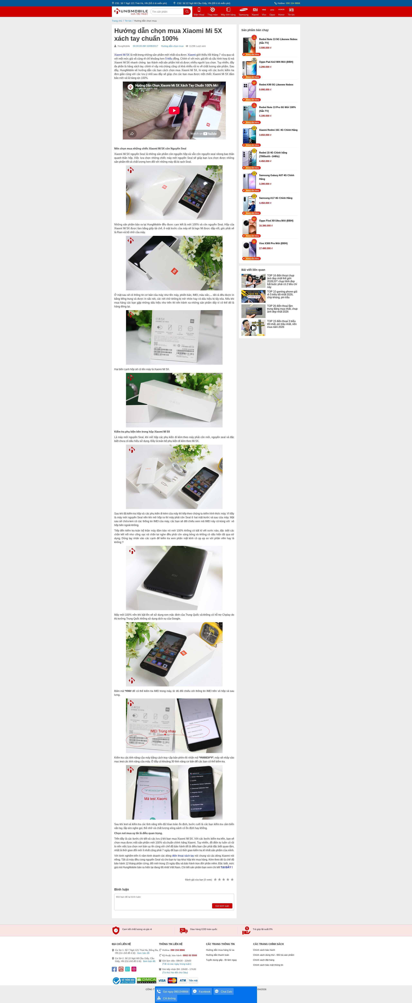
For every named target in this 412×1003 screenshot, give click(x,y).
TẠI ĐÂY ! (227, 867)
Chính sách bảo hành (264, 950)
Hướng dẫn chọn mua (172, 46)
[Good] (223, 879)
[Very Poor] (215, 879)
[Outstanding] (232, 879)
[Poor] (219, 879)
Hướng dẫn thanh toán (217, 955)
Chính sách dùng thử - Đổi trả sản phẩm (273, 955)
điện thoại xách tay (183, 855)
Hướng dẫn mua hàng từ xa (220, 950)
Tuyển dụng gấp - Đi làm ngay (221, 960)
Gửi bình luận (222, 906)
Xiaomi (192, 54)
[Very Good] (228, 879)
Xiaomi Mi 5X (122, 54)
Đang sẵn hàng (252, 54)
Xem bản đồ (143, 953)
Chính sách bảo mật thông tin (268, 965)
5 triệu (168, 58)
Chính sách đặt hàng (263, 960)
